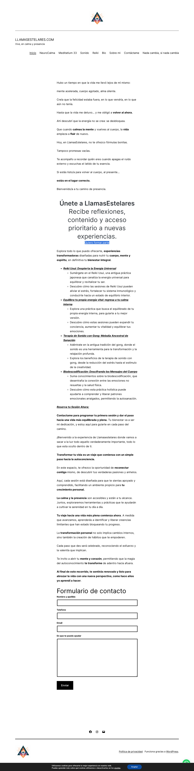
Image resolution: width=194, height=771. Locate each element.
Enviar (65, 685)
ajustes (117, 768)
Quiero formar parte (97, 242)
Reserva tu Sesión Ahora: (73, 407)
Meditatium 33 (68, 52)
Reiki (96, 52)
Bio (104, 52)
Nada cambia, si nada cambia (161, 52)
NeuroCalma (47, 52)
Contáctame (131, 52)
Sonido (84, 52)
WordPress (172, 751)
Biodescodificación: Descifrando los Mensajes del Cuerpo (100, 371)
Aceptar (134, 767)
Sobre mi (114, 52)
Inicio (33, 52)
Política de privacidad (131, 751)
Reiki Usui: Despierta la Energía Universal (89, 268)
